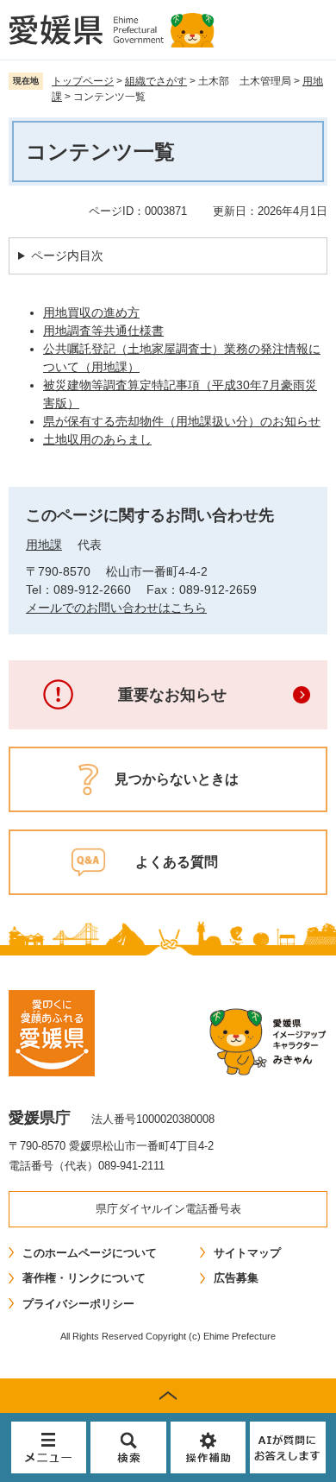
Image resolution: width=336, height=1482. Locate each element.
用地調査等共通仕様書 (103, 330)
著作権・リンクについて (84, 1277)
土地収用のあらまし (97, 439)
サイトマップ (247, 1252)
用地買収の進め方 (91, 312)
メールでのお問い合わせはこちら (116, 608)
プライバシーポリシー (78, 1303)
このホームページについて (89, 1252)
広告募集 (236, 1277)
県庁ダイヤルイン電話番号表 (168, 1208)
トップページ (83, 81)
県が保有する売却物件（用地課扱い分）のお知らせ (181, 421)
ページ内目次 (67, 255)
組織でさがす (156, 81)
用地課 (44, 545)
